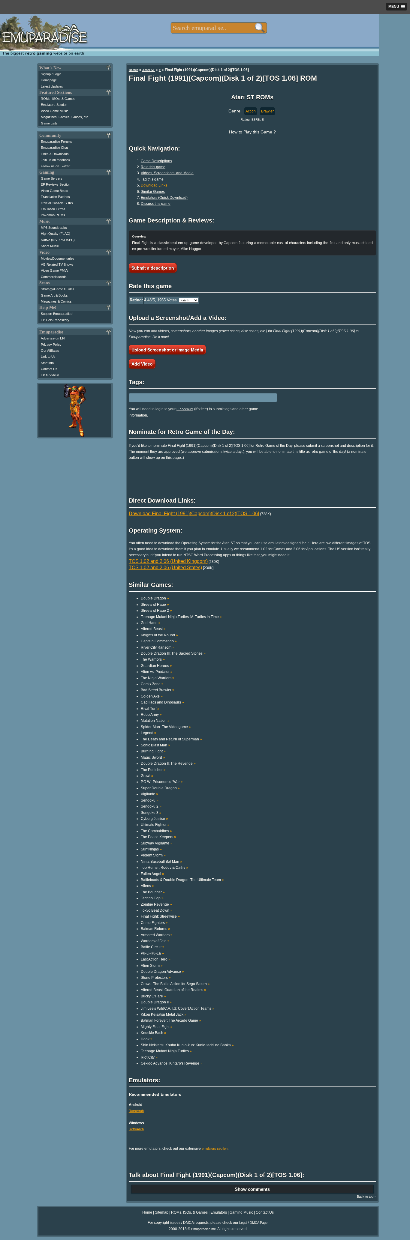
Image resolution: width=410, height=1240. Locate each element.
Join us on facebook (55, 160)
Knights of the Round (159, 635)
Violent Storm (153, 855)
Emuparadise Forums (56, 141)
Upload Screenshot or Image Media (167, 350)
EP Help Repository (55, 320)
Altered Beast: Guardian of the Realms (173, 990)
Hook (146, 1039)
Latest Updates (52, 86)
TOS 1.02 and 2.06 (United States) (165, 567)
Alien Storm (152, 966)
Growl (147, 776)
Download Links (154, 185)
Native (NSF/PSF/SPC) (58, 240)
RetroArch (136, 1111)
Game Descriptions (156, 161)
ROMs (133, 70)
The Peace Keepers (158, 837)
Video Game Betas (54, 191)
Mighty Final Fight (157, 1027)
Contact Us (49, 369)
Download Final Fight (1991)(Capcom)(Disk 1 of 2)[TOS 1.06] (194, 513)
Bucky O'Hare (153, 996)
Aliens (147, 886)
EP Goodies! (50, 375)
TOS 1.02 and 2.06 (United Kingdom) (168, 561)
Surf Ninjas (151, 849)
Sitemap (161, 1212)
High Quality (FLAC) (55, 233)
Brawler (267, 111)
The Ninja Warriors (157, 678)
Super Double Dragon (160, 788)
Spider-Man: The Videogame (166, 727)
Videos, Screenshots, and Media (167, 173)
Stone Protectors (156, 978)
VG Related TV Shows (57, 264)
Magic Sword (153, 757)
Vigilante (149, 794)
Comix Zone (152, 684)
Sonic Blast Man (155, 745)
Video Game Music (54, 111)
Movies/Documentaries (57, 258)
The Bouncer (153, 892)
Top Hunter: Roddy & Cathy (164, 867)
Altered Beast (153, 629)
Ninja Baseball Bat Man (161, 861)
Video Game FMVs (54, 270)
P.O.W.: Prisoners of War (162, 782)
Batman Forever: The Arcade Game (171, 1020)
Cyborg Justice (154, 819)
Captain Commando (159, 641)
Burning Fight (153, 751)
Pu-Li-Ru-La (152, 953)
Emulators (218, 1212)
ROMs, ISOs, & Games (58, 98)
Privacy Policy (51, 344)
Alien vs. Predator (157, 672)
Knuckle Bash (153, 1033)
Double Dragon (155, 598)
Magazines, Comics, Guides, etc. (65, 117)
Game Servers (51, 178)
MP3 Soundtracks (54, 227)
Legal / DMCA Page (253, 1222)
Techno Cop (152, 898)
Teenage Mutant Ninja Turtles (166, 1051)
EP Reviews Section (55, 184)
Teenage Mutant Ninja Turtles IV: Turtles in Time (181, 617)
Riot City (149, 1057)
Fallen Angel (152, 874)
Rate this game (153, 167)
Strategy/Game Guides (57, 289)
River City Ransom (157, 647)
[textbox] (218, 28)
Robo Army (151, 715)
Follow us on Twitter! (56, 166)
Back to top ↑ (366, 1196)
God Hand (151, 623)
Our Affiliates (50, 350)
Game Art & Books (54, 295)
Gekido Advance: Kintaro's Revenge (171, 1063)
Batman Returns (155, 929)
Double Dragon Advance (162, 972)
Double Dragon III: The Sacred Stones (173, 653)
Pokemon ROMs (53, 215)
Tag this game (152, 179)
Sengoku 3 (151, 813)
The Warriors (153, 659)
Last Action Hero (155, 959)
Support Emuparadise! (57, 313)
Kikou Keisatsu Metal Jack (163, 1014)
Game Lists (49, 123)
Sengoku (149, 800)
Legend (148, 733)
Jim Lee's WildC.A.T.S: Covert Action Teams (177, 1008)
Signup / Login (51, 74)
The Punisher (153, 770)
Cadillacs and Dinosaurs (162, 702)
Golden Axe (152, 696)
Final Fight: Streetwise (160, 916)
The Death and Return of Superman (171, 739)
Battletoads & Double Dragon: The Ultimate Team (182, 880)
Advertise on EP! (53, 338)
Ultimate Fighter (155, 825)
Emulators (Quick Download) (164, 198)
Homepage (49, 80)
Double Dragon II (156, 1002)
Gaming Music (241, 1212)
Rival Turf (150, 709)
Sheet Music (50, 246)
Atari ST (148, 70)
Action (251, 111)
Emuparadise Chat (54, 147)
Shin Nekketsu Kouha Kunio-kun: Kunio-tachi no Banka (187, 1045)
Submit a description (152, 268)
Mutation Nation (155, 721)
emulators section (215, 1148)
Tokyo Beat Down (156, 910)
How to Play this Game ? (252, 132)
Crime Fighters (154, 923)
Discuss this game (155, 204)
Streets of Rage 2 (156, 610)
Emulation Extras (53, 209)
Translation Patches (55, 197)
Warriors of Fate (155, 941)
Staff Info (47, 363)
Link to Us (48, 356)
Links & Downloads (55, 154)
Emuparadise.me (203, 1229)
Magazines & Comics (56, 301)
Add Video (142, 364)
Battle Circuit (152, 947)
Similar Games (153, 192)
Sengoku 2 (151, 806)
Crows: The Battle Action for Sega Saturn (175, 984)
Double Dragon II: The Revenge (168, 763)
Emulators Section (54, 104)
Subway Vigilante (156, 843)
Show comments (252, 1189)
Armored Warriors (157, 935)
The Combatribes (156, 831)
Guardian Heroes (156, 666)
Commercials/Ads (54, 277)
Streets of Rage (155, 604)
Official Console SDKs (57, 203)
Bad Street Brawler (157, 690)
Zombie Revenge (156, 904)
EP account (184, 409)
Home (147, 1212)
